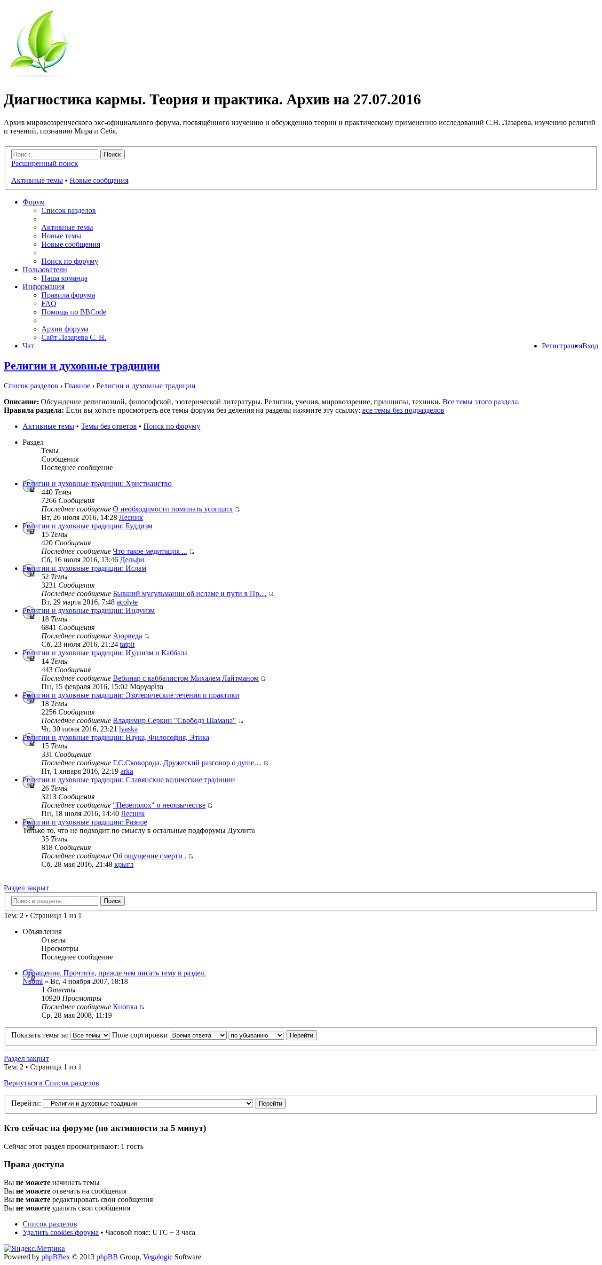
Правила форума (68, 295)
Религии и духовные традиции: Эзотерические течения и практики (131, 695)
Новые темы (61, 236)
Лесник (131, 517)
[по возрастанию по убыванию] (273, 1035)
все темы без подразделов (403, 410)
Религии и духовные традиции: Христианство (97, 483)
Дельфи (132, 560)
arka (126, 771)
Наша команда (64, 278)
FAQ (48, 303)
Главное (77, 386)
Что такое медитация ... (150, 551)
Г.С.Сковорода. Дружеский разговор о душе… (187, 763)
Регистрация (562, 346)
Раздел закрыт (26, 888)
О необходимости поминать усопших (173, 509)
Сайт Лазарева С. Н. (73, 337)
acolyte (127, 602)
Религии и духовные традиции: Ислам (84, 568)
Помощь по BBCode (73, 312)
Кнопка (125, 1007)
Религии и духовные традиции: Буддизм (87, 526)
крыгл (124, 864)
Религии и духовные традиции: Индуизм (89, 610)
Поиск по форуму (69, 261)
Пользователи (45, 270)
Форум (34, 202)
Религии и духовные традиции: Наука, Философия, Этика (116, 737)
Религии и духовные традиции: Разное (85, 822)
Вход (590, 346)
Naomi (33, 981)
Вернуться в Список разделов (51, 1083)
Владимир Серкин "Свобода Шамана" (174, 720)
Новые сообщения (99, 180)
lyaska (128, 729)
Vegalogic (158, 1257)
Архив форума (64, 329)
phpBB (107, 1257)
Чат (28, 346)
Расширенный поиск (44, 163)
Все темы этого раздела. (481, 402)
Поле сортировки (141, 1035)
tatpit (127, 644)
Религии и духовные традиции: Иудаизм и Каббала (105, 653)
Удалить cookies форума (61, 1232)
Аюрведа (127, 636)
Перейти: (26, 1103)
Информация (43, 287)
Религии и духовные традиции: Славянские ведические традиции (129, 780)
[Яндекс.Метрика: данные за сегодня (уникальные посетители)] (34, 1248)
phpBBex (55, 1257)
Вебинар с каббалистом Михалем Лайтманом (186, 678)
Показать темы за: (41, 1035)
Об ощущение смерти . (149, 856)
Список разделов (68, 210)
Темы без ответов (109, 426)
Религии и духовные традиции (82, 366)
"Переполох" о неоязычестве (159, 805)
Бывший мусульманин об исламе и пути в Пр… (190, 593)
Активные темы (37, 180)
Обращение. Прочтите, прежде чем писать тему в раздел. (114, 973)
